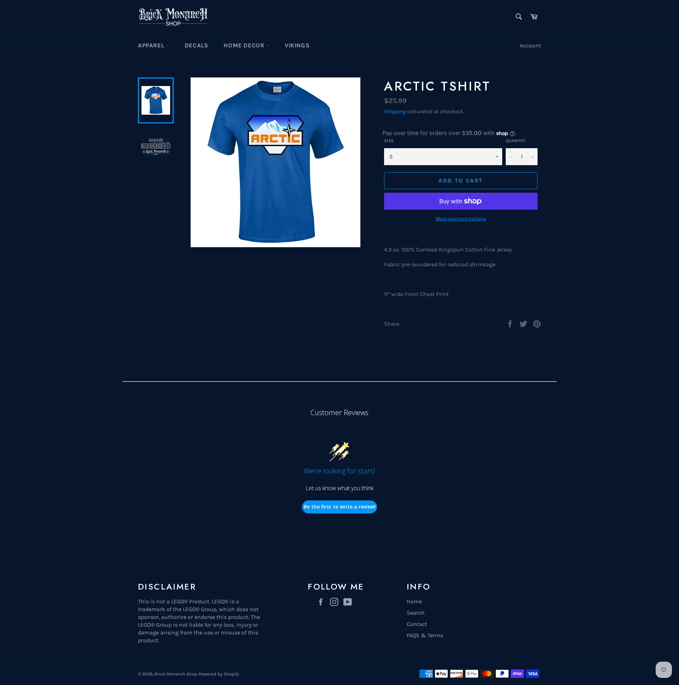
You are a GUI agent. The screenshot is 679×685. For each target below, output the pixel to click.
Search (416, 612)
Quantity (516, 140)
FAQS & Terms (425, 635)
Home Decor (245, 45)
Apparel (152, 45)
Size (389, 140)
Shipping (395, 111)
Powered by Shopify (219, 674)
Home (414, 601)
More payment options (461, 219)
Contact (417, 624)
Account (530, 45)
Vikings (297, 45)
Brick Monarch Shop (176, 674)
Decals (196, 45)
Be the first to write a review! (340, 506)
